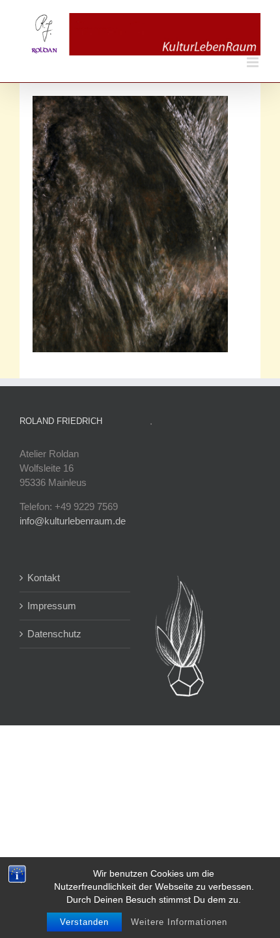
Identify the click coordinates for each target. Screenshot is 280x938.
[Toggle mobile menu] (253, 62)
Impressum (51, 605)
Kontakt (43, 577)
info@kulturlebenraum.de (73, 520)
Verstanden (84, 922)
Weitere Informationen (179, 922)
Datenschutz (54, 633)
